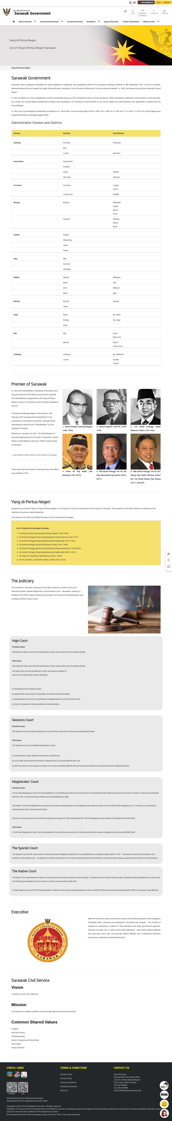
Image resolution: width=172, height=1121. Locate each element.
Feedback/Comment (68, 1086)
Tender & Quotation (131, 22)
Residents (91, 22)
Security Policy (66, 1074)
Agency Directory (111, 22)
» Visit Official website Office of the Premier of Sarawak (34, 455)
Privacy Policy (66, 1078)
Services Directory (75, 22)
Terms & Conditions (68, 1082)
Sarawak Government (49, 22)
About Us (64, 1090)
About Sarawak (25, 22)
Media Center (149, 22)
